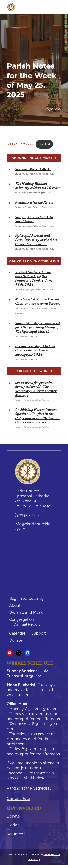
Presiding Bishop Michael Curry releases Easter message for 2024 (35, 351)
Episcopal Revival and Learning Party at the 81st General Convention (36, 240)
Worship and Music (26, 612)
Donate (15, 640)
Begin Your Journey (26, 598)
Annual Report (27, 624)
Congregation (21, 619)
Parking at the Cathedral (29, 788)
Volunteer (16, 834)
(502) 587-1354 (27, 515)
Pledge (13, 825)
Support (38, 633)
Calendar (17, 633)
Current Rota (18, 798)
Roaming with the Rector (34, 202)
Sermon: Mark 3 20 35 (33, 169)
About (14, 605)
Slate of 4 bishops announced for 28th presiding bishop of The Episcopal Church (37, 328)
